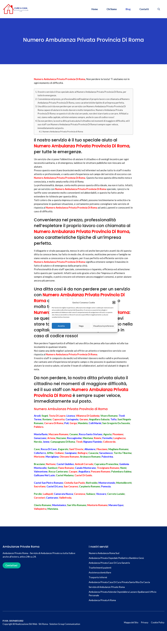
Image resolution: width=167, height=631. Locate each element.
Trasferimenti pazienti (100, 567)
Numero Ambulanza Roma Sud (104, 553)
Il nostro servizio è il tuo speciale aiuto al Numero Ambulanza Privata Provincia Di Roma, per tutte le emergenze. (82, 93)
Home (94, 9)
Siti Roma (43, 624)
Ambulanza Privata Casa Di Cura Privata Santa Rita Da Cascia (119, 582)
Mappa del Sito (131, 622)
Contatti (144, 9)
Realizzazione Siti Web (26, 624)
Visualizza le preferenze (103, 326)
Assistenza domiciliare (100, 572)
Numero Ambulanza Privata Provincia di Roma (62, 131)
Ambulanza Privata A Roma (102, 600)
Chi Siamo (112, 9)
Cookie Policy (157, 622)
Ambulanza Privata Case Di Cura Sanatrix (109, 562)
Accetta (61, 326)
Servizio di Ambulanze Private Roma (107, 587)
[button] (114, 302)
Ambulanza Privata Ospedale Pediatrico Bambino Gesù (116, 557)
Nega (81, 326)
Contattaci (11, 565)
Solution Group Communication (64, 624)
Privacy (144, 622)
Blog (128, 9)
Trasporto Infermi (98, 577)
